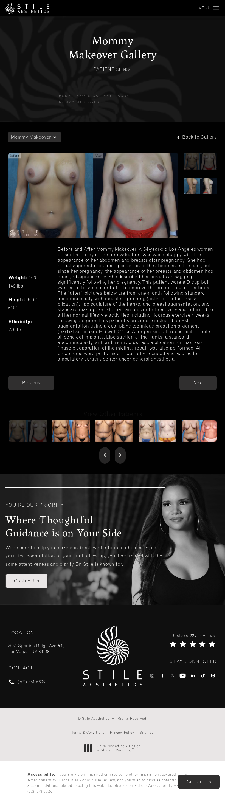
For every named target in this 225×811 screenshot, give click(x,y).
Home (65, 96)
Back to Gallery (199, 137)
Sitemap (147, 732)
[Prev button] (104, 455)
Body (124, 96)
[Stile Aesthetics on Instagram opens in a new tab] (152, 675)
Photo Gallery (94, 96)
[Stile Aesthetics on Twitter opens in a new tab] (172, 675)
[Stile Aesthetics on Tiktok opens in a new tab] (203, 675)
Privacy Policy (122, 732)
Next (198, 382)
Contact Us (26, 581)
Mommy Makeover (79, 102)
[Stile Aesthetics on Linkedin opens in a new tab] (192, 675)
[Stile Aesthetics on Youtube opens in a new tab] (182, 675)
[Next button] (120, 455)
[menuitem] (152, 675)
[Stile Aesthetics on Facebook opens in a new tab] (162, 675)
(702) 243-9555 (39, 791)
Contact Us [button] (199, 781)
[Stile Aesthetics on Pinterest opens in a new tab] (213, 675)
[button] (216, 8)
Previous (31, 382)
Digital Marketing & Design (118, 748)
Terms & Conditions (88, 732)
